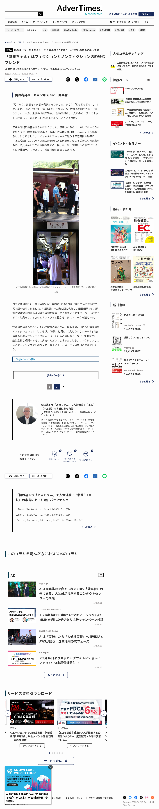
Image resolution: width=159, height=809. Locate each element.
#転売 (142, 30)
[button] (68, 79)
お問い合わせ (55, 798)
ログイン (146, 14)
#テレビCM (105, 30)
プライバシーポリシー (75, 798)
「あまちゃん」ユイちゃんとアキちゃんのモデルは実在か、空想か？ (49, 520)
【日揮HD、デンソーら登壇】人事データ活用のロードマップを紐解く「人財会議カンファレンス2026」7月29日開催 (139, 187)
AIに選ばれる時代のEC (139, 248)
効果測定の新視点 (142, 286)
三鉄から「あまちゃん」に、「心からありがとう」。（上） (43, 514)
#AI (44, 30)
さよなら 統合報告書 (134, 314)
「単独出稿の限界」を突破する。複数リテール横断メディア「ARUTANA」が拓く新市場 (139, 112)
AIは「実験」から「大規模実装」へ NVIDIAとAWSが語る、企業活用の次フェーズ (71, 638)
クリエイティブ (59, 21)
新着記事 (12, 21)
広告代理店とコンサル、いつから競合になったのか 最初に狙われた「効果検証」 (135, 66)
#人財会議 (119, 30)
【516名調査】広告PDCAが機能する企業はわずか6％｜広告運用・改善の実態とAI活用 (79, 736)
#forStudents (70, 30)
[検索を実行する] (40, 14)
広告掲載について (118, 14)
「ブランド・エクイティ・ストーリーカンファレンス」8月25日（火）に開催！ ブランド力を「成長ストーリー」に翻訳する (139, 158)
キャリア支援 (78, 21)
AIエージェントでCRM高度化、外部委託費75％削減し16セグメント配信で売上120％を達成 (31, 736)
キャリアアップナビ (134, 88)
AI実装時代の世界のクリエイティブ (121, 288)
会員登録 (132, 14)
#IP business (88, 30)
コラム (24, 21)
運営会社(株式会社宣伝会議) (101, 798)
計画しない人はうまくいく (137, 337)
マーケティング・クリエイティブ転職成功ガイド (139, 124)
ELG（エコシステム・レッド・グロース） (137, 361)
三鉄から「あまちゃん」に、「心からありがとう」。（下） (43, 509)
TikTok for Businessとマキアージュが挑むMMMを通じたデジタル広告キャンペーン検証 (71, 617)
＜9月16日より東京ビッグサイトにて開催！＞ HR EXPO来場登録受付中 (70, 660)
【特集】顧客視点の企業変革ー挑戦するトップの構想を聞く (139, 101)
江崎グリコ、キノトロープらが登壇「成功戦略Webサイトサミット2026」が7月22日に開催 (139, 173)
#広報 (131, 30)
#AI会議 (55, 30)
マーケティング (40, 21)
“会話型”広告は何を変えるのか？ (119, 248)
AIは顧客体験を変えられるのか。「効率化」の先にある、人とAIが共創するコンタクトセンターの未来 (71, 593)
